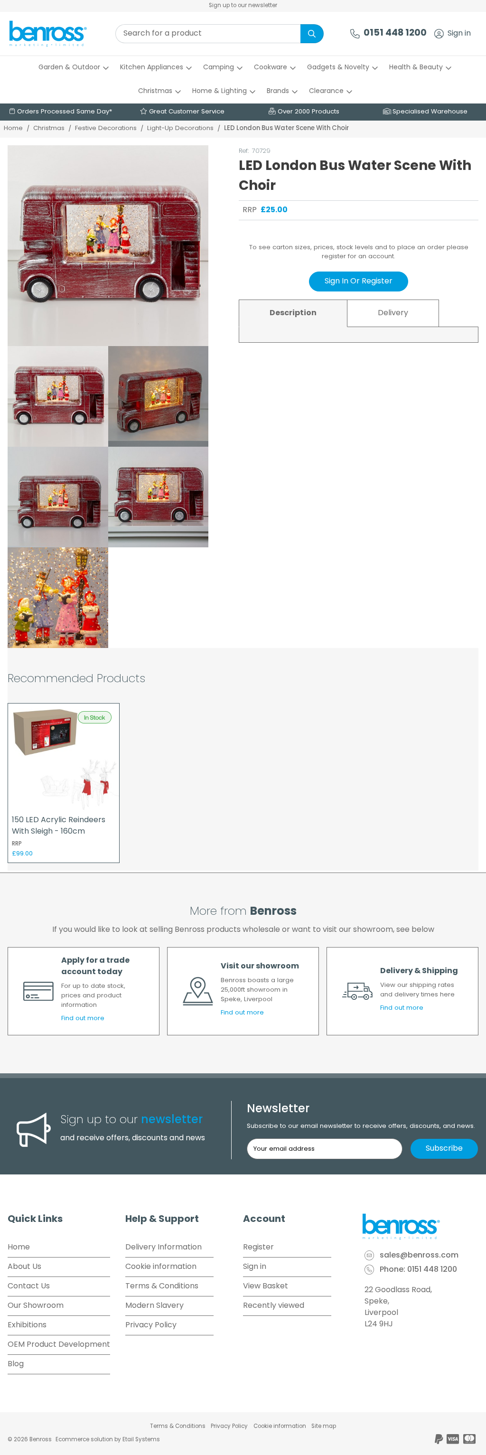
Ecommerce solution (84, 1440)
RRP (250, 210)
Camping (218, 67)
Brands (278, 91)
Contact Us (29, 1286)
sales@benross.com (419, 1255)
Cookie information (160, 1267)
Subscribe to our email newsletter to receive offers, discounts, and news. (361, 1126)
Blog (16, 1364)
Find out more (82, 1018)
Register (258, 1247)
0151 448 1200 (395, 33)
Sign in (459, 34)
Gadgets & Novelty (338, 67)
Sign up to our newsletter (243, 6)
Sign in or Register (359, 281)
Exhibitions (27, 1325)
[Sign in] (439, 33)
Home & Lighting (219, 91)
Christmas (155, 91)
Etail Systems (141, 1440)
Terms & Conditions (161, 1286)
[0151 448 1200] (355, 33)
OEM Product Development (59, 1345)
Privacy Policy (151, 1325)
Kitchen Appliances (151, 67)
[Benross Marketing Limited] (419, 1226)
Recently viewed (273, 1306)
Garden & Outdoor (69, 67)
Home (13, 128)
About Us (24, 1267)
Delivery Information (163, 1247)
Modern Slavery (154, 1306)
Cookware (270, 67)
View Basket (265, 1286)
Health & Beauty (416, 67)
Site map (323, 1426)
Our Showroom (36, 1306)
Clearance (326, 91)
